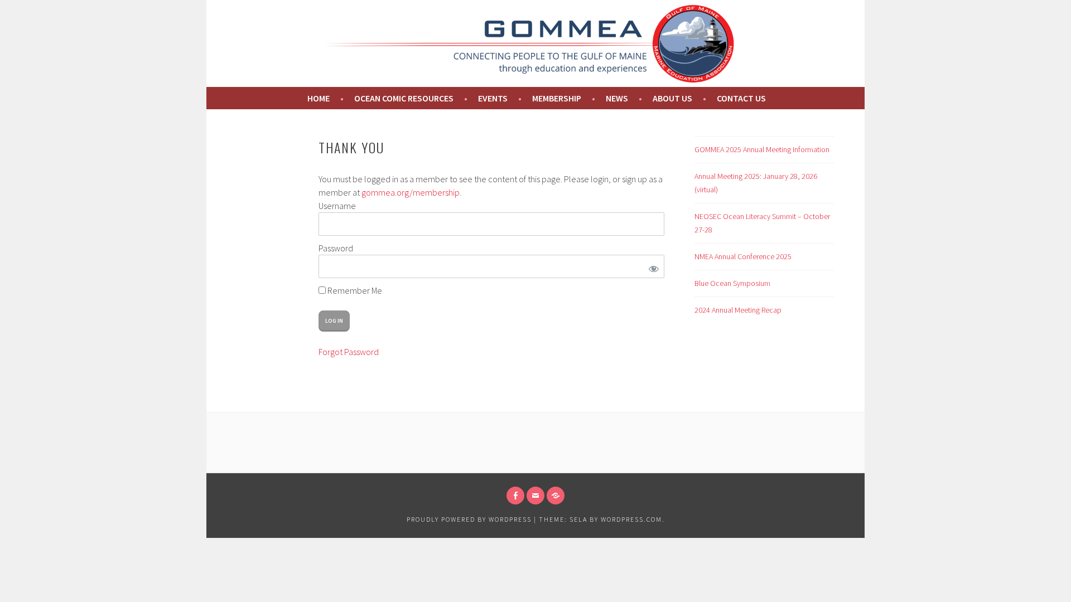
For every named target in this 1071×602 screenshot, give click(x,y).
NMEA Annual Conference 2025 (743, 256)
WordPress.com (631, 519)
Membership (556, 98)
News (617, 98)
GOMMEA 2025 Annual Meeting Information (761, 149)
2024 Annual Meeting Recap (737, 310)
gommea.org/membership (410, 192)
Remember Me (354, 290)
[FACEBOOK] (515, 495)
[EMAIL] (535, 495)
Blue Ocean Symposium (732, 283)
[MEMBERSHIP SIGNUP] (556, 495)
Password (336, 248)
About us (672, 98)
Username (337, 205)
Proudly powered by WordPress (469, 519)
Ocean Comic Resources (404, 98)
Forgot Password (349, 351)
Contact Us (741, 98)
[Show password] (651, 266)
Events (493, 98)
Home (318, 98)
